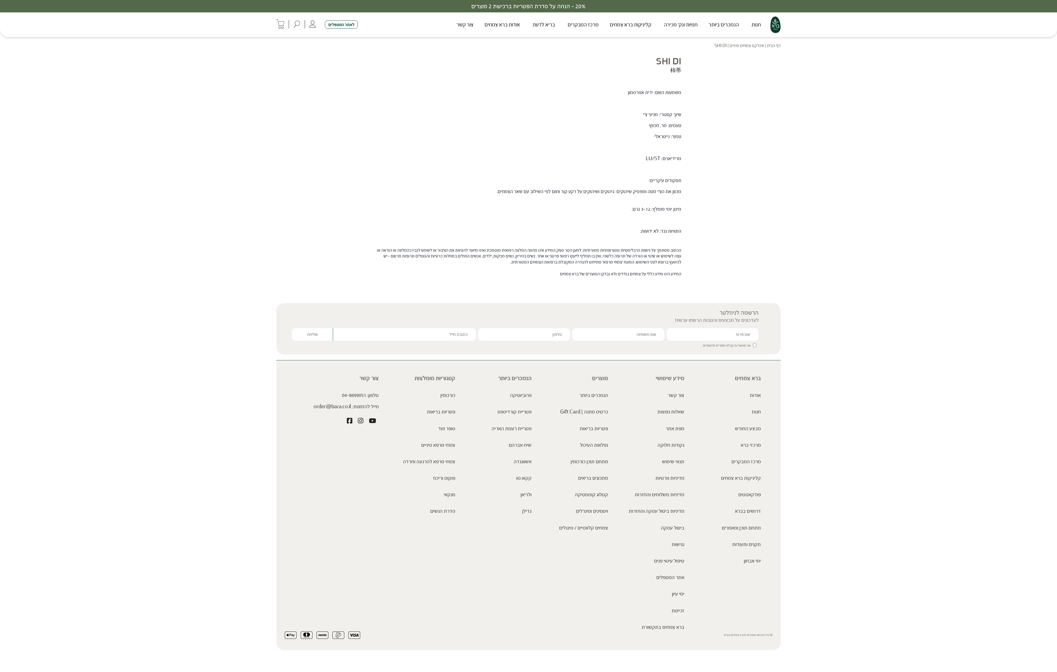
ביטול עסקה (672, 528)
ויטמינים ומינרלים (592, 511)
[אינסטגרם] (360, 421)
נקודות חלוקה (671, 445)
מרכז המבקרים (583, 24)
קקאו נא (524, 478)
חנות (756, 24)
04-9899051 (354, 395)
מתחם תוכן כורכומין (589, 462)
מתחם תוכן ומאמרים (741, 528)
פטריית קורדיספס (514, 412)
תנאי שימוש (673, 462)
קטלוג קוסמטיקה (591, 495)
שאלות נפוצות (670, 412)
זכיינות (678, 611)
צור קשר (464, 24)
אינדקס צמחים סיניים (746, 45)
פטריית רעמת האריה (512, 429)
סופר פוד (446, 429)
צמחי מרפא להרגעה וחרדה (429, 462)
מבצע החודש (748, 429)
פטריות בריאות (594, 429)
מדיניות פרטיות (669, 478)
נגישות (678, 544)
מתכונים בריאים (593, 478)
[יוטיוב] (372, 421)
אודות (755, 395)
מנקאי (449, 495)
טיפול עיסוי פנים (669, 561)
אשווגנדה (523, 462)
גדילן (527, 511)
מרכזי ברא (751, 445)
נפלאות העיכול (594, 445)
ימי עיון (678, 594)
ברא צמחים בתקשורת (663, 627)
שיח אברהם (520, 445)
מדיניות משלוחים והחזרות (659, 495)
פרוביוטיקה (521, 395)
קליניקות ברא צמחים (630, 24)
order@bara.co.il (332, 407)
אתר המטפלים (670, 577)
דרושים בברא (748, 511)
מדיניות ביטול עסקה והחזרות (656, 511)
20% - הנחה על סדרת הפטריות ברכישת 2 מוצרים (528, 6)
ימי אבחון (752, 561)
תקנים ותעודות (746, 544)
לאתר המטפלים (341, 24)
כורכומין (447, 395)
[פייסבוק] (349, 421)
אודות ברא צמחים (502, 24)
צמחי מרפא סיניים (438, 445)
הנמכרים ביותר (724, 24)
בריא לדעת (544, 24)
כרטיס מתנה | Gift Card (584, 412)
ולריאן (526, 495)
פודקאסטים (749, 495)
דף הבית (774, 45)
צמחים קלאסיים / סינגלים (583, 528)
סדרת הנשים (442, 511)
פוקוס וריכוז (444, 478)
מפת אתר (675, 429)
